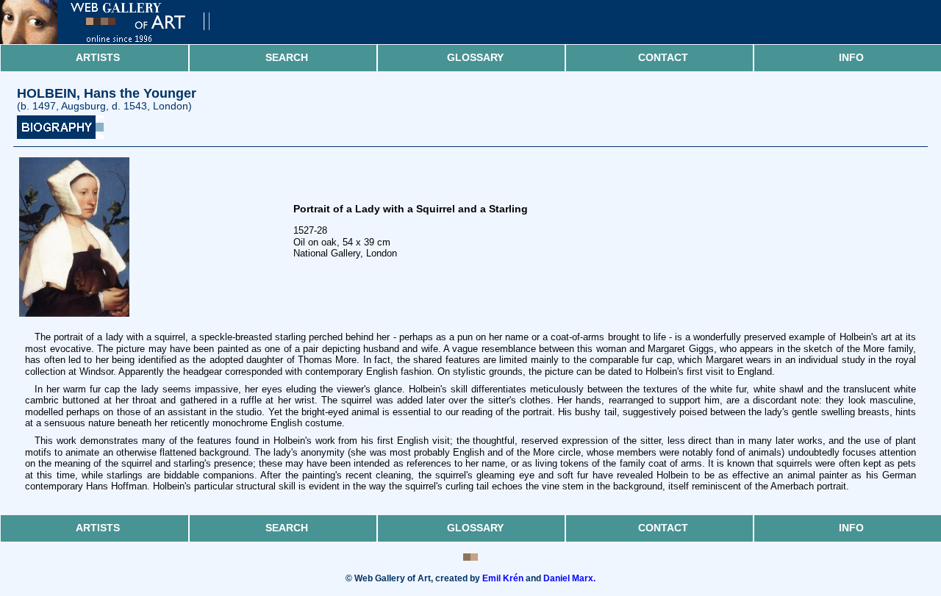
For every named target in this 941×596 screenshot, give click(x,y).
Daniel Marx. (569, 578)
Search (286, 57)
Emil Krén (502, 578)
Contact (663, 57)
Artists (98, 57)
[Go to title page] (117, 40)
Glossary (475, 57)
